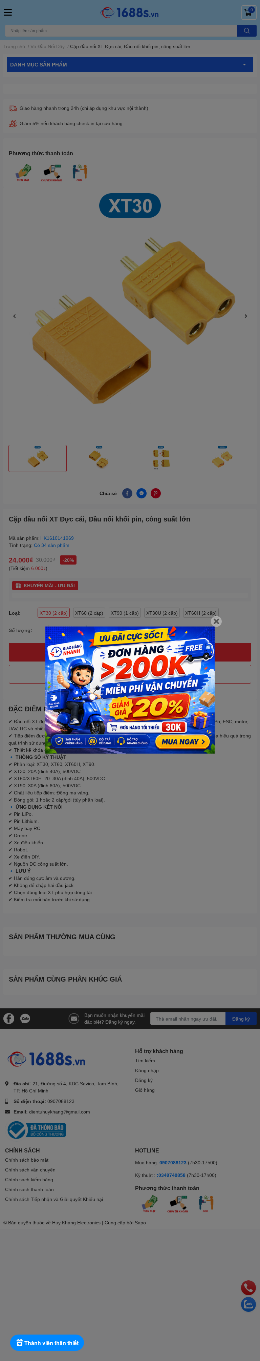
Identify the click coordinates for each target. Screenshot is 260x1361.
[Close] (216, 621)
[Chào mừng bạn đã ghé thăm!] (130, 690)
